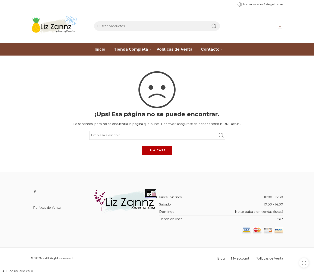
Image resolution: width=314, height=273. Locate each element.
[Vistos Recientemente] (304, 263)
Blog (221, 258)
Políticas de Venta (174, 49)
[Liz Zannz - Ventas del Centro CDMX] (55, 26)
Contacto (210, 49)
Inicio (100, 49)
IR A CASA (157, 150)
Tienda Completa (131, 49)
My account (240, 258)
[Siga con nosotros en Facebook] (35, 191)
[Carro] (280, 26)
